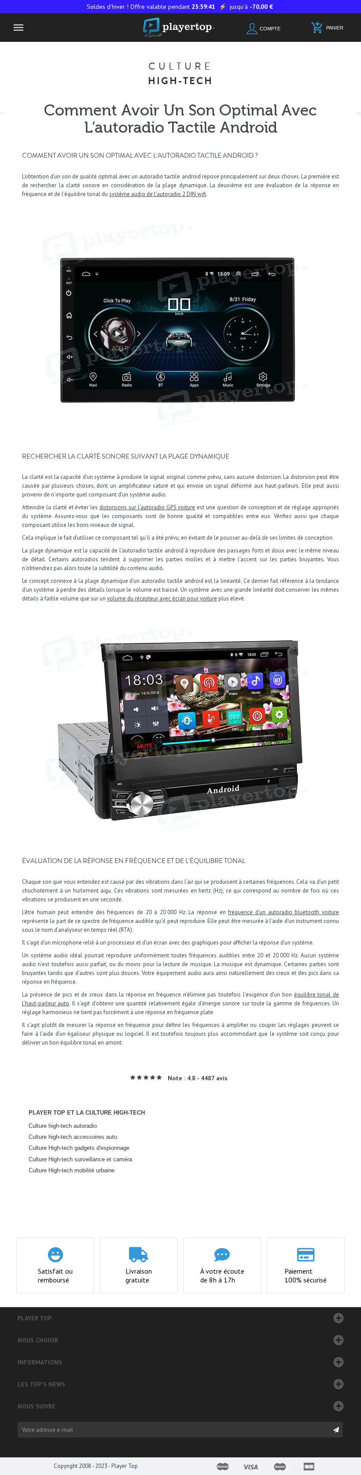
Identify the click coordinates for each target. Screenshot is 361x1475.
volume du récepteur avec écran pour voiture (162, 598)
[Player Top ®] (180, 27)
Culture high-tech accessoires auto (73, 1137)
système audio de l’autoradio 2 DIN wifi (157, 194)
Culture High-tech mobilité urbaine (71, 1170)
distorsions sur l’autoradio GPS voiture (147, 507)
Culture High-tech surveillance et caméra (80, 1159)
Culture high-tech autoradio (63, 1126)
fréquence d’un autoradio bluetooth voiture (283, 912)
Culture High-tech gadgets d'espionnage (79, 1148)
